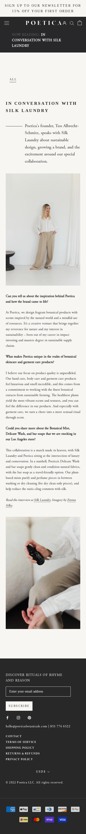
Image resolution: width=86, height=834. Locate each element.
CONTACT (14, 736)
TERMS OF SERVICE (21, 742)
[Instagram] (18, 717)
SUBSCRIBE (19, 706)
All (13, 79)
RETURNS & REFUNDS (23, 753)
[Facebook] (7, 717)
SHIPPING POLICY (20, 747)
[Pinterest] (29, 717)
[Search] (72, 23)
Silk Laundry (42, 500)
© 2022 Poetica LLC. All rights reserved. (35, 782)
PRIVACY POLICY (19, 759)
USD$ (41, 771)
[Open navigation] (6, 23)
